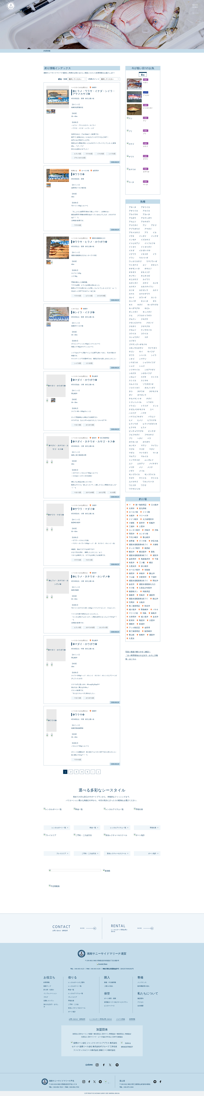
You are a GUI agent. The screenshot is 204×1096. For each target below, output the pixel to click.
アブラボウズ (134, 229)
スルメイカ (133, 384)
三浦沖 (131, 526)
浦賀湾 (152, 595)
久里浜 (131, 638)
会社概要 (140, 1006)
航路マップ (47, 986)
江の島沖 (154, 505)
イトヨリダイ (146, 247)
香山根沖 (95, 376)
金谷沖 (131, 584)
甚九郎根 (142, 508)
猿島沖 (94, 438)
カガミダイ (133, 283)
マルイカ (144, 456)
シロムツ (132, 377)
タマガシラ (141, 395)
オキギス (132, 272)
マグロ (131, 449)
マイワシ (154, 446)
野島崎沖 (144, 610)
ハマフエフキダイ (136, 417)
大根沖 (94, 505)
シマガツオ (133, 362)
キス (130, 305)
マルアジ (132, 456)
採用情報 (132, 1019)
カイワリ (146, 279)
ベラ (149, 438)
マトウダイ (143, 453)
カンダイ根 (143, 534)
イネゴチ (144, 254)
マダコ (131, 453)
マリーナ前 (133, 613)
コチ (146, 337)
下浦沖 (153, 577)
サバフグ (151, 352)
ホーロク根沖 (134, 570)
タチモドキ (153, 391)
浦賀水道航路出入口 (98, 238)
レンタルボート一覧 (74, 986)
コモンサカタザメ (136, 348)
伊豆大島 (154, 541)
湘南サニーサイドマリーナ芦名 (61, 1081)
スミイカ (154, 377)
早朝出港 (71, 1000)
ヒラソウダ (133, 424)
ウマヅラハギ (151, 261)
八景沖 (141, 526)
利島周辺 (146, 591)
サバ (141, 352)
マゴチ (141, 449)
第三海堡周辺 (104, 438)
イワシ (131, 258)
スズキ (143, 377)
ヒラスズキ (151, 420)
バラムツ (151, 417)
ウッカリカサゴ (135, 261)
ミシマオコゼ (134, 460)
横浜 (151, 563)
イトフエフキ (149, 243)
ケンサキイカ (146, 330)
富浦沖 (141, 624)
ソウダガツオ (148, 384)
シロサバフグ (146, 373)
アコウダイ (133, 225)
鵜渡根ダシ (133, 591)
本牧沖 (141, 573)
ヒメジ (140, 420)
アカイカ (146, 211)
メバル (141, 471)
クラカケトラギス (144, 316)
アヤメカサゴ (134, 232)
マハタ (155, 453)
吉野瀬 (131, 541)
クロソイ (150, 323)
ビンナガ (151, 431)
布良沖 (131, 563)
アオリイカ (145, 207)
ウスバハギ (143, 258)
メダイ (131, 471)
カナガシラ (143, 290)
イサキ (131, 236)
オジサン (132, 276)
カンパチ (132, 301)
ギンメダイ (133, 312)
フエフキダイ (134, 435)
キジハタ (144, 301)
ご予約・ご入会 (73, 1004)
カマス (131, 294)
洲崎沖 (131, 624)
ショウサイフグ (149, 362)
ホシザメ (132, 446)
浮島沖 (147, 530)
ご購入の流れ (108, 986)
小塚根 (131, 523)
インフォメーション (50, 993)
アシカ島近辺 (134, 628)
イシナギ (154, 236)
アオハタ (132, 207)
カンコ (153, 297)
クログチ (144, 319)
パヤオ (155, 610)
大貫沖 (152, 620)
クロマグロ (145, 326)
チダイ (149, 399)
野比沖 (155, 581)
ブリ (130, 438)
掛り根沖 (144, 566)
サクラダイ (152, 348)
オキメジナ (145, 272)
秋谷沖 (147, 606)
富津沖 (131, 620)
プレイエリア (72, 997)
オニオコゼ (145, 276)
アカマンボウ (146, 218)
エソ (144, 265)
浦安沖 (155, 555)
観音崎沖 (148, 631)
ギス (154, 301)
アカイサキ (133, 214)
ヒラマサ (132, 427)
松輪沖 (152, 523)
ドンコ (155, 406)
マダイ (152, 449)
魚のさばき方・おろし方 (51, 1005)
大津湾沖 (132, 617)
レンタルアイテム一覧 (75, 993)
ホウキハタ (133, 442)
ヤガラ (131, 478)
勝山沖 (152, 573)
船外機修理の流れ (143, 986)
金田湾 (147, 628)
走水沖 (155, 617)
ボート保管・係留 (110, 998)
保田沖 (131, 573)
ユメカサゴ (133, 482)
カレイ (131, 297)
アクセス (140, 1002)
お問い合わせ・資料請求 (77, 1019)
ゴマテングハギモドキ (138, 344)
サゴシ (131, 352)
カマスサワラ (144, 294)
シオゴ (131, 359)
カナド (155, 290)
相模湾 (131, 595)
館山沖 (155, 599)
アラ (146, 232)
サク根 (131, 588)
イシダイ (142, 236)
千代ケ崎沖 (133, 537)
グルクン (132, 319)
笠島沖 (141, 595)
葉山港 (122, 1081)
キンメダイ (147, 312)
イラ (154, 254)
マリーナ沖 (143, 516)
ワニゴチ (132, 485)
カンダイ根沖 (134, 530)
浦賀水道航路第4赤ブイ (138, 545)
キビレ (147, 308)
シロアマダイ (149, 370)
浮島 (156, 530)
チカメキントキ (135, 399)
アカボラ (132, 218)
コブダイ (132, 341)
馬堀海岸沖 (145, 559)
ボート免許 (72, 1012)
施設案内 (140, 998)
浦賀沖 (152, 635)
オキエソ (148, 269)
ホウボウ (146, 442)
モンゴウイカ (134, 474)
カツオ (131, 290)
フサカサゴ (149, 435)
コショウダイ (134, 337)
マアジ (143, 446)
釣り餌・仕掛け (49, 990)
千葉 (156, 559)
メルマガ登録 (120, 1019)
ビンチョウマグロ (136, 431)
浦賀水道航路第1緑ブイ (138, 599)
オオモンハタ (134, 269)
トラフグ (144, 406)
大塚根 (155, 545)
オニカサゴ (133, 279)
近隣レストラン (49, 1000)
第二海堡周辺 (134, 606)
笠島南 (147, 570)
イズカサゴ (145, 240)
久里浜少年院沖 (145, 588)
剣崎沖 (94, 87)
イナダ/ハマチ (144, 251)
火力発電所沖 (148, 519)
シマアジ (142, 359)
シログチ (132, 373)
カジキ (155, 283)
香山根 (131, 635)
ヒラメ (143, 427)
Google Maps (102, 964)
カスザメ (132, 287)
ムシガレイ (149, 460)
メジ (141, 467)
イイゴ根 (146, 512)
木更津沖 (142, 577)
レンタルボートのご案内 (76, 982)
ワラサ (143, 485)
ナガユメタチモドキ (137, 409)
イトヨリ (132, 247)
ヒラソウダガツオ (150, 424)
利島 (144, 613)
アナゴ (153, 225)
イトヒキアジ (134, 243)
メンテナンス (141, 982)
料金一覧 (71, 990)
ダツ (130, 395)
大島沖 (141, 602)
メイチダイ (153, 464)
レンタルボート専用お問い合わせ (100, 1019)
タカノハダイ (149, 388)
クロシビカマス (135, 323)
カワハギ (142, 297)
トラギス (150, 402)
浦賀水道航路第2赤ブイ (138, 581)
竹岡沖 (131, 602)
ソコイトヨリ (134, 388)
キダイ (140, 305)
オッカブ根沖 (134, 548)
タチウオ (140, 391)
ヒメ (130, 420)
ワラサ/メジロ (134, 489)
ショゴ (131, 366)
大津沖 (131, 508)
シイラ (153, 355)
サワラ (131, 355)
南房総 (147, 548)
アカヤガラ (145, 222)
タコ (130, 391)
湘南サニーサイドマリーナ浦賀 (106, 953)
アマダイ (148, 229)
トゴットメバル (135, 402)
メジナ (150, 467)
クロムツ (132, 330)
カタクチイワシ (147, 287)
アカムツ (132, 222)
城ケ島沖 (132, 610)
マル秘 (131, 577)
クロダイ (132, 326)
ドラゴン (132, 406)
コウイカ (132, 334)
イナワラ (132, 254)
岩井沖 (141, 523)
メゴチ (131, 467)
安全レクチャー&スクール (76, 1008)
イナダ (131, 251)
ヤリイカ (142, 478)
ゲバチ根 (142, 541)
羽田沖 (131, 534)
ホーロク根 (85, 170)
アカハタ (146, 214)
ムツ (130, 464)
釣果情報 (47, 982)
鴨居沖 (141, 620)
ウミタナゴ (133, 265)
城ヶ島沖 (144, 617)
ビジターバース (109, 1006)
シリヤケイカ (134, 370)
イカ (154, 232)
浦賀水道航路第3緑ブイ (138, 555)
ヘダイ (140, 438)
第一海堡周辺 (140, 505)
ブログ (46, 997)
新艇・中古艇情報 (110, 982)
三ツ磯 (141, 563)
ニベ (152, 409)
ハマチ (143, 413)
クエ (130, 316)
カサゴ (145, 283)
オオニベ (154, 265)
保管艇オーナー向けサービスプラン (116, 1002)
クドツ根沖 (133, 519)
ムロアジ (140, 464)
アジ (144, 225)
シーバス (142, 355)
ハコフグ (132, 413)
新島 (153, 552)
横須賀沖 (142, 552)
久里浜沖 (132, 566)
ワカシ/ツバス (148, 482)
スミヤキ (144, 381)
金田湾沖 (96, 170)
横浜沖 (131, 552)
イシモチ (132, 240)
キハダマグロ (152, 305)
